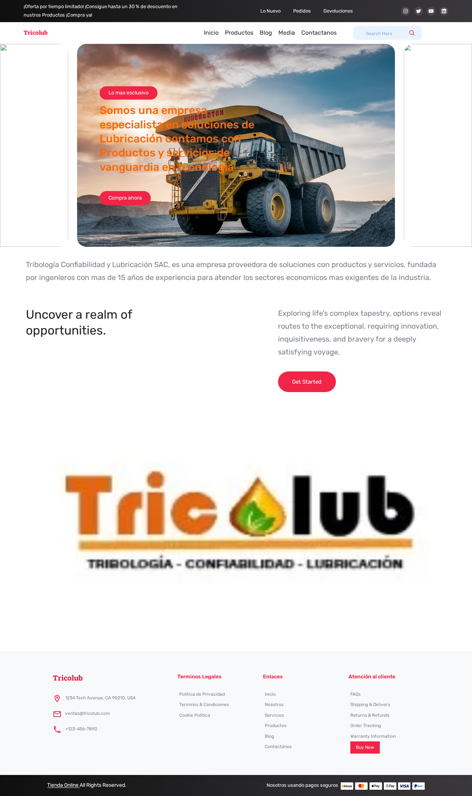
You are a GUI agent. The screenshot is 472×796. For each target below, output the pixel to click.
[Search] (411, 33)
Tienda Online (63, 785)
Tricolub (36, 33)
